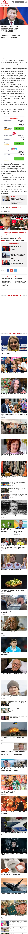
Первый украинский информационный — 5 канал (4, 2)
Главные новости (5, 237)
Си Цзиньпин (7, 291)
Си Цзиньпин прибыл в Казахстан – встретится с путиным (16, 248)
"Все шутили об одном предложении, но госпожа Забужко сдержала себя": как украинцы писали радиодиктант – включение (7, 282)
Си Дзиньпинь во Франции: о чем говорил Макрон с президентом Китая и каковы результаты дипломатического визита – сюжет (18, 255)
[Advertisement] (14, 138)
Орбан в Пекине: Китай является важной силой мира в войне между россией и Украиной (18, 262)
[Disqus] (14, 316)
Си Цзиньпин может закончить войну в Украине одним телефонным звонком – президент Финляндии (18, 201)
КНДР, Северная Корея (20, 291)
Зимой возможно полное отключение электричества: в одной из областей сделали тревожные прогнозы (20, 281)
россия (12, 291)
